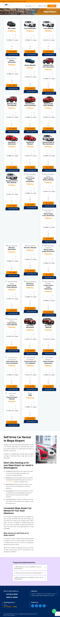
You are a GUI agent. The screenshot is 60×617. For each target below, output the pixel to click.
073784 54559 (52, 6)
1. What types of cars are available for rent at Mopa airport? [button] (27, 567)
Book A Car (40, 5)
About (30, 5)
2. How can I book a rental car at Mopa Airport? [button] (28, 573)
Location (34, 6)
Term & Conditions (11, 615)
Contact (44, 5)
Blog (5, 615)
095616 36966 (11, 597)
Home (27, 5)
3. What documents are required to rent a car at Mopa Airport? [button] (28, 578)
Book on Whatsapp (13, 54)
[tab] (30, 567)
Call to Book (12, 51)
